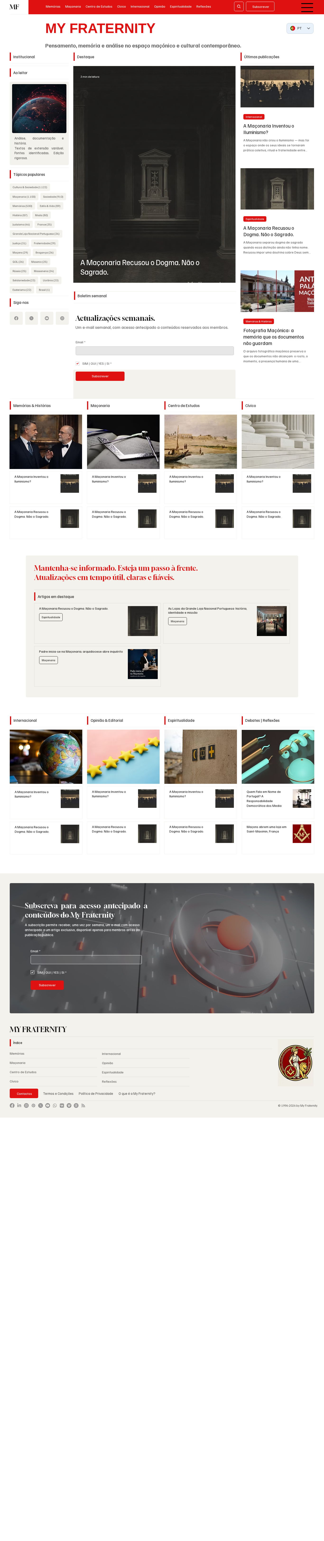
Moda (43, 215)
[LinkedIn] (19, 1105)
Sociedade (54, 196)
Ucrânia (52, 280)
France (46, 224)
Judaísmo (23, 224)
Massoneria (45, 271)
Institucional (24, 56)
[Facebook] (16, 318)
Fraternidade (46, 243)
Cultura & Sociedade (31, 187)
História (21, 215)
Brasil (46, 290)
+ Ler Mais (45, 442)
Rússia (21, 271)
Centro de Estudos (23, 1072)
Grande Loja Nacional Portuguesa (37, 233)
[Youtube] (47, 318)
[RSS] (83, 1105)
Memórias (24, 206)
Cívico (14, 1081)
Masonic (40, 261)
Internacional (254, 117)
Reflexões (109, 1081)
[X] (31, 318)
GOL (20, 261)
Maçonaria (25, 196)
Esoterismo (23, 290)
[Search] (239, 6)
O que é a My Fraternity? (137, 1093)
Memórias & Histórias (259, 321)
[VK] (62, 1105)
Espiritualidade (255, 219)
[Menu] (307, 8)
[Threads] (76, 1105)
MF (14, 7)
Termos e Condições (58, 1093)
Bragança (46, 252)
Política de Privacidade (96, 1093)
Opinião (107, 1063)
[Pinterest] (33, 1105)
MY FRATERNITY (100, 28)
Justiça (21, 243)
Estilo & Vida (51, 206)
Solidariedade (25, 280)
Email (80, 342)
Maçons (22, 252)
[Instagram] (62, 318)
